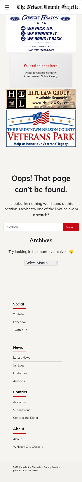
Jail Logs (18, 365)
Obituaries (20, 373)
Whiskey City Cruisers (28, 446)
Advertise (19, 402)
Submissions (21, 410)
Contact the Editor (25, 417)
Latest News (21, 357)
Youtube (18, 314)
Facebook (19, 322)
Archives (19, 381)
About (17, 439)
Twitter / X (20, 330)
